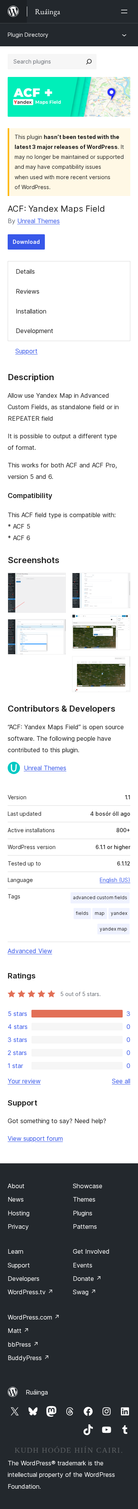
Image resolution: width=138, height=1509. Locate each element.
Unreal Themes (38, 221)
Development (34, 331)
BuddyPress (28, 1358)
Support (26, 351)
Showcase (87, 1186)
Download (26, 241)
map (100, 913)
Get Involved (91, 1251)
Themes (84, 1199)
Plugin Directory (28, 34)
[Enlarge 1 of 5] (55, 583)
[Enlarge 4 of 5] (120, 625)
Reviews (27, 291)
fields (82, 913)
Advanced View (30, 951)
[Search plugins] (89, 61)
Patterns (85, 1226)
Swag (84, 1292)
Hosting (19, 1213)
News (16, 1199)
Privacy (18, 1226)
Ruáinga (37, 1392)
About (16, 1186)
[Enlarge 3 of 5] (120, 583)
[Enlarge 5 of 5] (120, 666)
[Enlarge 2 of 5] (55, 629)
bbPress (23, 1344)
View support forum (35, 1138)
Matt (18, 1330)
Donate (87, 1278)
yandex (119, 913)
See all (121, 1081)
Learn (15, 1251)
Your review (24, 1081)
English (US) (115, 880)
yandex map (113, 929)
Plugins (82, 1213)
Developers (23, 1278)
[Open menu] (125, 11)
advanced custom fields (100, 897)
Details (25, 271)
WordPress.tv (30, 1292)
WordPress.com (34, 1317)
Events (82, 1265)
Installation (31, 311)
